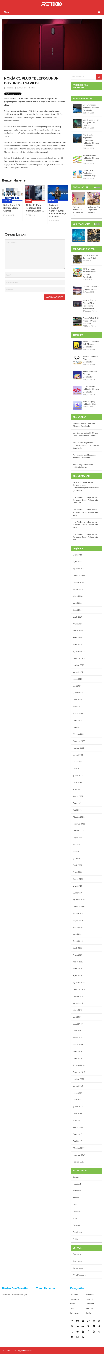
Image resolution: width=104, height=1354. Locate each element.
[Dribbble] (72, 1326)
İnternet (76, 1198)
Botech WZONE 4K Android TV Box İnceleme (91, 321)
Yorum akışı (78, 1268)
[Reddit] (94, 1331)
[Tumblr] (72, 1331)
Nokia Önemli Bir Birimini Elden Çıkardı (12, 208)
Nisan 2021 (77, 844)
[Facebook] (72, 1321)
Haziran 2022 (78, 748)
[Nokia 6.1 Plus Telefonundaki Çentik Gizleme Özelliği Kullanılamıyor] (35, 193)
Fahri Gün (9, 88)
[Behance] (77, 1321)
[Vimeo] (94, 1326)
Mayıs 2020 (78, 920)
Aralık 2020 (77, 872)
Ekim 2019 (77, 969)
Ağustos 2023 (78, 651)
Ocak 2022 (77, 782)
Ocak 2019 (77, 1031)
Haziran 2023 (78, 665)
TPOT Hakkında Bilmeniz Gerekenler (90, 374)
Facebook (77, 1184)
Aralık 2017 (77, 1120)
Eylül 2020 (77, 893)
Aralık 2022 (77, 706)
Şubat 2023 (78, 693)
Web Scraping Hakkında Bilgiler (90, 402)
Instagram (77, 1191)
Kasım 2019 (78, 962)
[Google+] (88, 1321)
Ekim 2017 (77, 1134)
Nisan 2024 (77, 596)
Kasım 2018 (78, 1044)
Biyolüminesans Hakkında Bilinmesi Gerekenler (91, 107)
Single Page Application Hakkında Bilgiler (90, 173)
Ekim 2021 (77, 803)
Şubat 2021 (78, 858)
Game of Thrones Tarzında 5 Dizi (90, 256)
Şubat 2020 (78, 941)
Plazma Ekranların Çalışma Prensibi (91, 288)
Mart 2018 (77, 1100)
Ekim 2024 (77, 555)
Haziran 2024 (78, 582)
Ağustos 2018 (78, 1065)
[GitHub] (77, 1331)
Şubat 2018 (78, 1107)
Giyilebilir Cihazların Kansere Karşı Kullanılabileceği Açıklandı (57, 211)
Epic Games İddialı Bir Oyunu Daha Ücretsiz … (91, 122)
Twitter (75, 1239)
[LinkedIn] (77, 1326)
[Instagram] (99, 1321)
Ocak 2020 (77, 948)
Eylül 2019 (77, 975)
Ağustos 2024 (78, 569)
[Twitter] (88, 1326)
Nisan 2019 (77, 1010)
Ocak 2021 (77, 865)
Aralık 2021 (77, 789)
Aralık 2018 (77, 1038)
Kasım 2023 (78, 631)
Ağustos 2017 (78, 1148)
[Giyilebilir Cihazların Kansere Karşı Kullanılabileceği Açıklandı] (58, 193)
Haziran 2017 (78, 1162)
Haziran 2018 (78, 1079)
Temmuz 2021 (79, 824)
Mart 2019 (77, 1017)
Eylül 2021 (77, 810)
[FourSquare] (88, 1331)
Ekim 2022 (77, 720)
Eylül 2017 (77, 1141)
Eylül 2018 (77, 1058)
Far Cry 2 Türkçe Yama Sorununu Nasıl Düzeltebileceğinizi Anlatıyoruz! (86, 485)
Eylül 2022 (77, 727)
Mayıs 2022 (78, 755)
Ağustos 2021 (78, 817)
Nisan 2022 (77, 762)
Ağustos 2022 (78, 734)
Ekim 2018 (77, 1051)
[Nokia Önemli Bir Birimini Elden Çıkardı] (12, 193)
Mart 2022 (77, 769)
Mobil (33, 88)
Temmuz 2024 (79, 575)
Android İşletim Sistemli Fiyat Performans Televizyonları (89, 304)
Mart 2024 (77, 603)
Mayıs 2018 (78, 1086)
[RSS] (83, 1337)
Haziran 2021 (78, 831)
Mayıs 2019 (78, 1003)
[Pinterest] (94, 1321)
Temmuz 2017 (79, 1155)
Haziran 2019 (78, 996)
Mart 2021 (77, 851)
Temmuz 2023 (79, 658)
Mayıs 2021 (78, 838)
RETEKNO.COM (9, 1351)
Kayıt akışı (77, 1261)
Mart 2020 (77, 934)
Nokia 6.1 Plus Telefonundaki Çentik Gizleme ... (35, 208)
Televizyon (77, 1232)
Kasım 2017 (78, 1127)
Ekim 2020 (77, 886)
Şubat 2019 (78, 1024)
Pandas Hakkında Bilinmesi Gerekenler (90, 359)
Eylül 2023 (77, 644)
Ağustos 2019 (78, 982)
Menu (6, 12)
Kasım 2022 (78, 713)
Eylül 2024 (77, 562)
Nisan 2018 (77, 1093)
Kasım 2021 (78, 796)
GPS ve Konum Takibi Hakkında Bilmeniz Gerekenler (89, 273)
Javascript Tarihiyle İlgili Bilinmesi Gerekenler (91, 344)
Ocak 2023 (77, 700)
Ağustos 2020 (78, 900)
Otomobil (76, 1211)
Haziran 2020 (78, 913)
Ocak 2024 (77, 617)
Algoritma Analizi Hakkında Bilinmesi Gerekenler (91, 158)
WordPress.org (79, 1275)
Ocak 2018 (77, 1113)
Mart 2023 (77, 686)
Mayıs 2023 (78, 672)
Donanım (77, 1177)
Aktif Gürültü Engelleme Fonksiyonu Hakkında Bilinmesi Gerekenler (91, 140)
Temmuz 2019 (79, 989)
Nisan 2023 (77, 679)
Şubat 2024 (78, 610)
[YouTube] (83, 1331)
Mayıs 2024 (78, 589)
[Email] (77, 1337)
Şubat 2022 (78, 775)
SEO (75, 1218)
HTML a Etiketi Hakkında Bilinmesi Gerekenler (91, 389)
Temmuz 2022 (79, 741)
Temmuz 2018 (79, 1072)
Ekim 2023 (77, 637)
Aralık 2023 (77, 624)
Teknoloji (7, 201)
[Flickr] (83, 1321)
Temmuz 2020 (79, 907)
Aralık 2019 (77, 955)
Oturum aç (77, 1254)
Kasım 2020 (78, 879)
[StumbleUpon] (99, 1326)
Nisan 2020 (77, 927)
